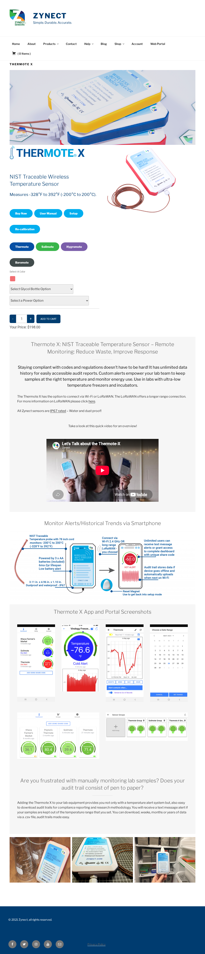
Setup (73, 213)
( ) (24, 53)
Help (87, 43)
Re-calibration (24, 229)
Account (137, 43)
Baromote (22, 262)
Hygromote (74, 246)
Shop (118, 43)
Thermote (22, 246)
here (91, 401)
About (31, 43)
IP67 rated (58, 411)
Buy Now (21, 213)
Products (49, 43)
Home (16, 43)
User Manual (48, 213)
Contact (71, 43)
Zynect (50, 15)
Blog (104, 43)
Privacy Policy (96, 944)
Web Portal (157, 43)
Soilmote (47, 246)
